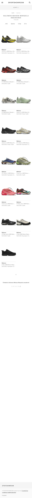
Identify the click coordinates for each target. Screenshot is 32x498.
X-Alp (19, 23)
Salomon (18, 12)
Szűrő (16, 7)
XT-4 (25, 23)
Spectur (13, 23)
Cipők (13, 12)
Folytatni (4, 495)
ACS (6, 23)
